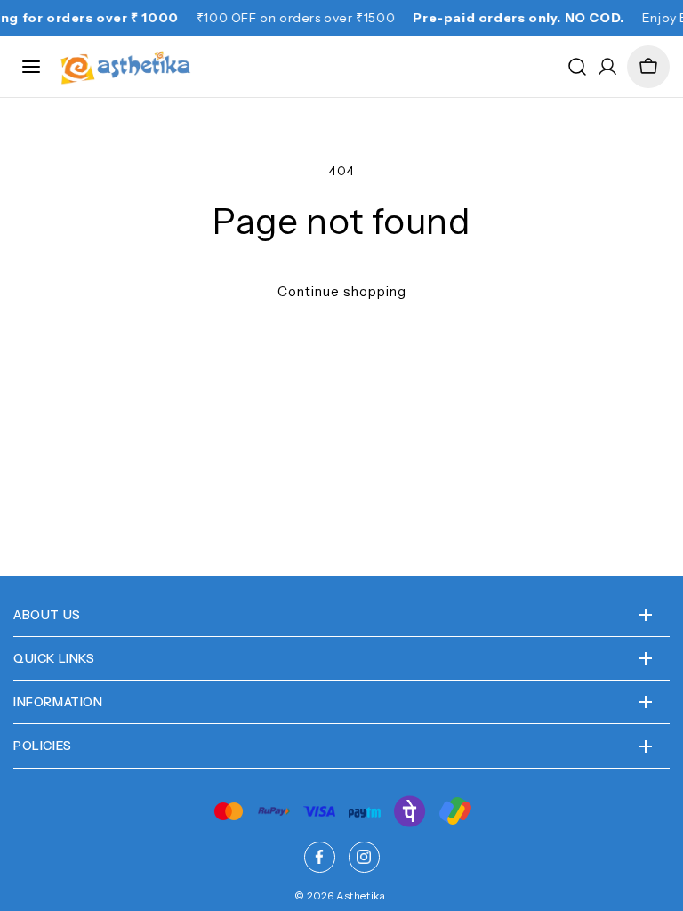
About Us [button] (47, 615)
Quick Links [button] (54, 658)
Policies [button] (42, 746)
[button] (648, 66)
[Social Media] (319, 857)
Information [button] (58, 702)
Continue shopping (341, 291)
